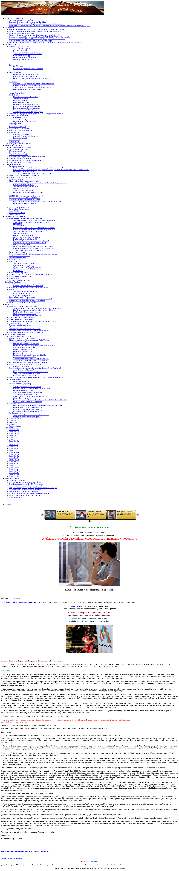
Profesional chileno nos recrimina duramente (21, 602)
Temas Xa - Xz (14, 473)
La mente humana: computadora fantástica (27, 316)
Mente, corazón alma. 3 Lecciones (24, 314)
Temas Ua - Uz (14, 467)
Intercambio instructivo (20, 138)
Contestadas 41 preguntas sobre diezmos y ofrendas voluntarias (33, 84)
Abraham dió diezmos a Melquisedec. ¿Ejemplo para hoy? (32, 87)
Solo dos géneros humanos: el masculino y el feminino (27, 486)
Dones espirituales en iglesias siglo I (25, 76)
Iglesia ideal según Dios (21, 102)
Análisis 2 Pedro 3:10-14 (21, 265)
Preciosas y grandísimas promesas (20, 325)
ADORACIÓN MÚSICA (13, 145)
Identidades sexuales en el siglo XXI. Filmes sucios (26, 484)
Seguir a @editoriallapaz (15, 858)
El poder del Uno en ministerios (23, 172)
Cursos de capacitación (16, 166)
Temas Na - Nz (14, 454)
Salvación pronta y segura (21, 48)
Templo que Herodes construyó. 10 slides (26, 374)
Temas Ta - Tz (14, 465)
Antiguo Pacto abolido (16, 93)
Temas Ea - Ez (14, 437)
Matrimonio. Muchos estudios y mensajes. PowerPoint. (27, 301)
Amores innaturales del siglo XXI (24, 293)
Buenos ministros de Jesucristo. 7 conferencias (24, 175)
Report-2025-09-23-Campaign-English (21, 33)
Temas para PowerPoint (17, 213)
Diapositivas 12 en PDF (21, 117)
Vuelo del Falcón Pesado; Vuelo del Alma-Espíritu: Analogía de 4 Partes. (37, 308)
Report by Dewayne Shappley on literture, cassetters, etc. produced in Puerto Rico (36, 31)
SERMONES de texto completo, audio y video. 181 (26, 196)
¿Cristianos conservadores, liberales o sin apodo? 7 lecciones (33, 173)
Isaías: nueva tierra (15, 278)
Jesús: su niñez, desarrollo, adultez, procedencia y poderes (28, 362)
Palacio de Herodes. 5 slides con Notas (26, 375)
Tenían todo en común (20, 99)
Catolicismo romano (15, 413)
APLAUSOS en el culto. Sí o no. (20, 162)
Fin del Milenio (18, 271)
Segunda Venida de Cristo (17, 258)
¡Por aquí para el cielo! (20, 50)
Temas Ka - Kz (14, 448)
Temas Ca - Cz (14, 433)
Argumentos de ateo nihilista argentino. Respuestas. (30, 396)
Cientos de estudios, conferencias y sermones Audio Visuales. (29, 340)
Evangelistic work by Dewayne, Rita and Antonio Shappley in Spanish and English (36, 29)
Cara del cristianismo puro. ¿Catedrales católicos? (25, 482)
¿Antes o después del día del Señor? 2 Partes (27, 269)
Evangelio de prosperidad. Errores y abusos (27, 407)
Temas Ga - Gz (14, 441)
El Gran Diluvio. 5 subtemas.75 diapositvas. (27, 402)
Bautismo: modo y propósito (18, 115)
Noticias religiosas (15, 426)
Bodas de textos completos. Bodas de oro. (22, 302)
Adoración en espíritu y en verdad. (20, 147)
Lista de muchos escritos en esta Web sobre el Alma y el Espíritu (34, 310)
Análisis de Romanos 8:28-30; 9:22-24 (26, 136)
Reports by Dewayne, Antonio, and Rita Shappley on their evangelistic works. (34, 35)
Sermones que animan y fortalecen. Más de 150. (25, 329)
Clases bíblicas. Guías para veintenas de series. (24, 181)
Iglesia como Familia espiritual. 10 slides (26, 106)
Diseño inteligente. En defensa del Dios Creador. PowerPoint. (29, 331)
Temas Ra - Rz (14, 461)
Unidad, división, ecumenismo (19, 125)
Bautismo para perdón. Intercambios (25, 121)
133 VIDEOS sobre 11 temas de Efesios (22, 338)
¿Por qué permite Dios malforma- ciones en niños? (29, 385)
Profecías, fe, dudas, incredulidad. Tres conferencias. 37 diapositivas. (31, 274)
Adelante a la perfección (21, 366)
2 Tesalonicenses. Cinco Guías (23, 190)
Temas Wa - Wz (14, 471)
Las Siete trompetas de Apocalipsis (24, 235)
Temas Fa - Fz (13, 439)
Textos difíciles (14, 211)
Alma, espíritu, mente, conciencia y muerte (23, 306)
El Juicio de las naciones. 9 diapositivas (26, 344)
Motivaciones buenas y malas (18, 323)
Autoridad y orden (15, 123)
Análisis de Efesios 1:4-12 (21, 134)
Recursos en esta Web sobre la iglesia (25, 104)
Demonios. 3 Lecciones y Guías (23, 185)
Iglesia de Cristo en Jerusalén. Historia (25, 97)
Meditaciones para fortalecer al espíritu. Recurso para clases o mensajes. (32, 321)
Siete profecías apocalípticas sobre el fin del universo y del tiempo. (30, 41)
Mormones (12, 420)
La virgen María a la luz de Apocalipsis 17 (27, 417)
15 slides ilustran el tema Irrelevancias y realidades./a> (31, 359)
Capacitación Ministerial (13, 164)
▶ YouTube (84, 861)
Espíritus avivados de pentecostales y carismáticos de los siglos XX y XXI (37, 405)
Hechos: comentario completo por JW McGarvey (25, 198)
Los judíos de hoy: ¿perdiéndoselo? (20, 276)
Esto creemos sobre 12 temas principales (26, 108)
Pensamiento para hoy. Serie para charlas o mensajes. (26, 332)
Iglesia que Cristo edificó (21, 100)
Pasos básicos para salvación (18, 46)
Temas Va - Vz (14, 469)
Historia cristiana (14, 215)
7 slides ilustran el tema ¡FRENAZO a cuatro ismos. (30, 360)
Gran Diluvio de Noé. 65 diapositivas (25, 347)
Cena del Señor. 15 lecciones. (18, 149)
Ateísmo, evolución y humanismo (20, 383)
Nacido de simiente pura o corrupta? (25, 52)
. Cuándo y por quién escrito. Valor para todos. (35, 220)
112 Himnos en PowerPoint (18, 153)
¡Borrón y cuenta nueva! (17, 327)
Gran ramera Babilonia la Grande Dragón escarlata (29, 243)
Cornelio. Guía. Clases (20, 188)
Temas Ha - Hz (14, 443)
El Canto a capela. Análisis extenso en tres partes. (25, 160)
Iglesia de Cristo (14, 95)
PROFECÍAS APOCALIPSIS (15, 216)
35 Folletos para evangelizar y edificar (21, 336)
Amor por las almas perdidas (22, 295)
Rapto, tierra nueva (15, 259)
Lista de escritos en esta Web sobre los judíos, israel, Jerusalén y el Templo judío (35, 368)
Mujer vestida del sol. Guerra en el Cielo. (26, 237)
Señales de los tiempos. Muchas (19, 256)
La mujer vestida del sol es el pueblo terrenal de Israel (30, 372)
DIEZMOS (13, 82)
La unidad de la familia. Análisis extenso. (22, 297)
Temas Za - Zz (14, 476)
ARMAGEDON (18, 226)
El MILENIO (17, 224)
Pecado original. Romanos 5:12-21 (24, 203)
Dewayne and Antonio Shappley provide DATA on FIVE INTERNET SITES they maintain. (39, 37)
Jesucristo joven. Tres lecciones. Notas (25, 186)
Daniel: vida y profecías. (17, 252)
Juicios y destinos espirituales (18, 273)
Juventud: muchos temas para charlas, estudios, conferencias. (29, 287)
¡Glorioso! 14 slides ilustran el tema (24, 357)
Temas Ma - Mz (14, 452)
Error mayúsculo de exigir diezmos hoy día (27, 89)
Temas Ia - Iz (13, 445)
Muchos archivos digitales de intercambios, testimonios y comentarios (25, 851)
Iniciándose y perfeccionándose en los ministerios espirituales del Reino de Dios (39, 168)
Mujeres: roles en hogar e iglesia (19, 128)
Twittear (3, 858)
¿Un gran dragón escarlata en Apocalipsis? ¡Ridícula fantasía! (29, 493)
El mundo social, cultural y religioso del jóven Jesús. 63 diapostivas (35, 345)
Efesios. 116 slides (19, 353)
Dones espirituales (15, 72)
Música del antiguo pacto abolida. (20, 158)
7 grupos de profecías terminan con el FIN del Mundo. (31, 222)
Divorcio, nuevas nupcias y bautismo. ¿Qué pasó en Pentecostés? (30, 299)
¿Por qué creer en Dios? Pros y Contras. (26, 394)
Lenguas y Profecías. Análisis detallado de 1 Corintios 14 (32, 78)
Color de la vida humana (17, 480)
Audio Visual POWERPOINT (15, 334)
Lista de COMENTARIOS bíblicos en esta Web (25, 364)
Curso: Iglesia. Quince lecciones (19, 209)
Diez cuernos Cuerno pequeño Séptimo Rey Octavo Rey (31, 241)
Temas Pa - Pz (13, 458)
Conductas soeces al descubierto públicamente (28, 286)
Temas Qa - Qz (14, 460)
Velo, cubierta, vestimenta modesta (20, 130)
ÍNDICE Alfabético (11, 428)
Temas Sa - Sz (13, 463)
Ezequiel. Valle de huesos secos (19, 280)
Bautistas (12, 424)
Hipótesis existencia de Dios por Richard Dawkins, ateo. (31, 389)
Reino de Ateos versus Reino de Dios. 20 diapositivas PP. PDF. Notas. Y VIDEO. (40, 400)
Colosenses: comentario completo (20, 207)
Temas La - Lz (14, 450)
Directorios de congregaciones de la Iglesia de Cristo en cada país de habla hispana (36, 24)
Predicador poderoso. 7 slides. (23, 349)
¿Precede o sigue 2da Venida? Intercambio (27, 267)
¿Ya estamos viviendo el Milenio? (24, 263)
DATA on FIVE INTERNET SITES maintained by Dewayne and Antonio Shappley (37, 39)
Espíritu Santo (13, 65)
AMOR (11, 289)
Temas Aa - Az (14, 430)
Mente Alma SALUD (12, 304)
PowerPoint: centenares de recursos (20, 342)
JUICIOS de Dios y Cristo (17, 127)
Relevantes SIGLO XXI (13, 478)
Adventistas (13, 422)
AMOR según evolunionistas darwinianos (27, 387)
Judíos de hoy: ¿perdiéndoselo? (23, 370)
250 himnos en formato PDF (18, 155)
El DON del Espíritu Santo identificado (26, 74)
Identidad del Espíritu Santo (22, 67)
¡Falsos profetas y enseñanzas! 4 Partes (26, 409)
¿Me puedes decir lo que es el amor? (25, 291)
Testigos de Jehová (15, 418)
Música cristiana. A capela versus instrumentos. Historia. (27, 157)
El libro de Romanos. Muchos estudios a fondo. (24, 200)
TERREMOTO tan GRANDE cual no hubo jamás (30, 231)
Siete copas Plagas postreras (22, 244)
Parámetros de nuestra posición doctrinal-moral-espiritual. (28, 22)
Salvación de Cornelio (20, 119)
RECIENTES (9, 27)
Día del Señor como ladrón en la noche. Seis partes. (26, 495)
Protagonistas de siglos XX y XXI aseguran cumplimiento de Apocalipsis (33, 254)
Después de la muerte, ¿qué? (22, 56)
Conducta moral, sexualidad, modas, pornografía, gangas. (28, 284)
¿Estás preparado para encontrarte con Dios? (27, 54)
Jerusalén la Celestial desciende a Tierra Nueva (28, 250)
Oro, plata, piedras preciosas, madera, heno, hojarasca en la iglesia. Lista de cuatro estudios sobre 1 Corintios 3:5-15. (51, 170)
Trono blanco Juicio (15, 497)
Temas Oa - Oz (14, 456)
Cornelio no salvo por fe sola (22, 59)
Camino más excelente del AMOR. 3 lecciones (28, 192)
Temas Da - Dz (14, 435)
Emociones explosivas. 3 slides (23, 351)
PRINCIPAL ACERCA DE (14, 18)
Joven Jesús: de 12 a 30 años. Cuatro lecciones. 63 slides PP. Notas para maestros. (40, 183)
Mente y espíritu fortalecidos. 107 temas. (22, 317)
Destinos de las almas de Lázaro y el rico (26, 312)
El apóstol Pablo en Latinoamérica (24, 57)
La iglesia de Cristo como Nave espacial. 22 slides (29, 355)
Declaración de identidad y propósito (21, 20)
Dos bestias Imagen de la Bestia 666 (25, 239)
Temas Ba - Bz (14, 432)
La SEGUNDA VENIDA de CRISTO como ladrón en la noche (34, 228)
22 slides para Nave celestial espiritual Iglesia (28, 112)
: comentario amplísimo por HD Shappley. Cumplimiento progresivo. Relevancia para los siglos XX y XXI (49, 26)
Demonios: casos (14, 142)
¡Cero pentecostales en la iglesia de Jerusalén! (28, 411)
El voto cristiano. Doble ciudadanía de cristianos (25, 490)
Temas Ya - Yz (14, 475)
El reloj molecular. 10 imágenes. (23, 390)
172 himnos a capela (15, 151)
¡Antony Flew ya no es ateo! (22, 398)
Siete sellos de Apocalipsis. (22, 233)
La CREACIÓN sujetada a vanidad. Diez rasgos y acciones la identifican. (37, 201)
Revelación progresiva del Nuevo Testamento (28, 69)
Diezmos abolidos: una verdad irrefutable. (27, 85)
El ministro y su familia (16, 179)
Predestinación (14, 132)
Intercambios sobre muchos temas (20, 143)
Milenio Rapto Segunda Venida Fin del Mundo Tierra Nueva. (33, 246)
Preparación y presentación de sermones (22, 177)
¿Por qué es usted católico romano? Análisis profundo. (31, 415)
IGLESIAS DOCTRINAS (14, 44)
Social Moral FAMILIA (13, 282)
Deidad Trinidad (14, 140)
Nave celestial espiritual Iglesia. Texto (25, 110)
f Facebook (94, 861)
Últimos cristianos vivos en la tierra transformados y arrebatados (34, 230)
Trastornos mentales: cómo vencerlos (21, 319)
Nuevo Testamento (15, 379)
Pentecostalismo (14, 403)
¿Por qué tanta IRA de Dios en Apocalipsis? (23, 491)
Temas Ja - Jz (13, 447)
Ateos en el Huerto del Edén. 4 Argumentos (27, 392)
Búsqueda (8, 504)
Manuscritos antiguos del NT (22, 381)
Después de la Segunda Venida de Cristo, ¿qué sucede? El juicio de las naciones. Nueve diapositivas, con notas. (45, 42)
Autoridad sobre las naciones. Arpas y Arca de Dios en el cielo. (33, 248)
